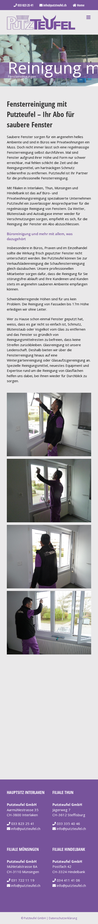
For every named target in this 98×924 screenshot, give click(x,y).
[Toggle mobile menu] (88, 17)
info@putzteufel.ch (25, 828)
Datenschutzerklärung (63, 918)
